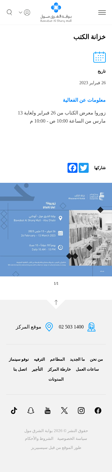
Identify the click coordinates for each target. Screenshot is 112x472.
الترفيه (39, 359)
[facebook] (98, 411)
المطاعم (57, 359)
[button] (9, 12)
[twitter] (64, 411)
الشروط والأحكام (39, 438)
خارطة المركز (59, 369)
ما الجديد (77, 359)
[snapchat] (30, 411)
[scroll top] (56, 304)
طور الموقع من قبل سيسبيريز (56, 447)
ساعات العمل (87, 369)
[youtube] (47, 411)
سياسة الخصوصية (72, 438)
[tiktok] (14, 411)
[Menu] (102, 12)
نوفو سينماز (19, 359)
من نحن (96, 359)
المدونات (56, 379)
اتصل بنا (20, 369)
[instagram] (81, 411)
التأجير (37, 369)
